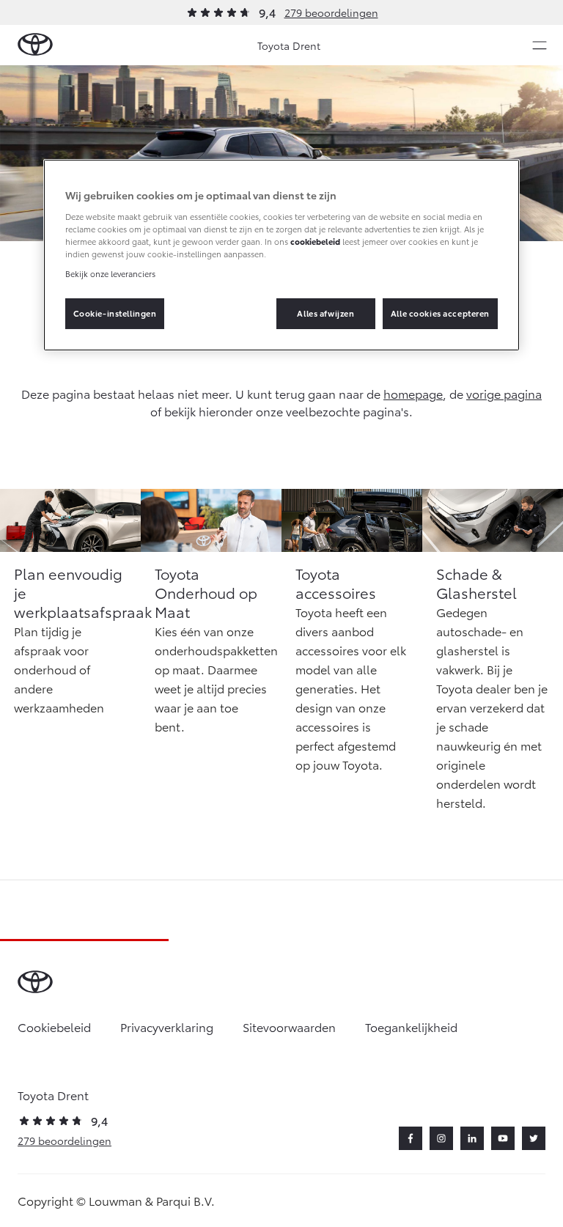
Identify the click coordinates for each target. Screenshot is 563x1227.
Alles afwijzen (325, 313)
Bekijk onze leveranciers (110, 273)
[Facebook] (410, 1138)
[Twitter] (533, 1138)
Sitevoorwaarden (289, 1026)
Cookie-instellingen (115, 313)
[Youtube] (503, 1138)
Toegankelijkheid (411, 1026)
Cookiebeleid (54, 1026)
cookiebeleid (315, 241)
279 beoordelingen (331, 12)
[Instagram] (441, 1138)
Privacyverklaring (166, 1026)
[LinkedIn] (472, 1138)
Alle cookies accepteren (440, 313)
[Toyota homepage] (35, 45)
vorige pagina (504, 393)
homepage (413, 393)
